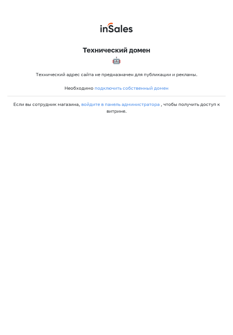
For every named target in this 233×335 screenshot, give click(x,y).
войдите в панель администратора (120, 104)
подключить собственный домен (131, 88)
